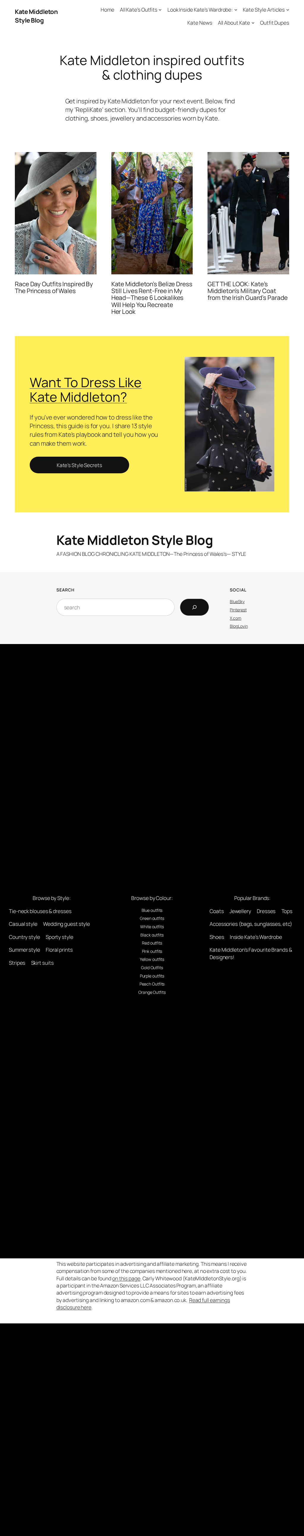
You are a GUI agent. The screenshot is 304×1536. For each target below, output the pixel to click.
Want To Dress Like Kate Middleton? (86, 389)
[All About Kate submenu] (252, 22)
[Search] (194, 607)
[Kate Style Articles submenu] (287, 9)
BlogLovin (239, 626)
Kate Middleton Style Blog (36, 15)
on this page (126, 1278)
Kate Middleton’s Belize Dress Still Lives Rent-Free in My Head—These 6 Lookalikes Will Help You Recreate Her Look (151, 298)
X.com (235, 618)
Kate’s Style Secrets (79, 465)
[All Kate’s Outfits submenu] (160, 9)
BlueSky (237, 601)
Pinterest (238, 610)
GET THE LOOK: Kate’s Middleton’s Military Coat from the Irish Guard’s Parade (247, 291)
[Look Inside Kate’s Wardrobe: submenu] (235, 9)
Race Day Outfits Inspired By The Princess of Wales (54, 288)
